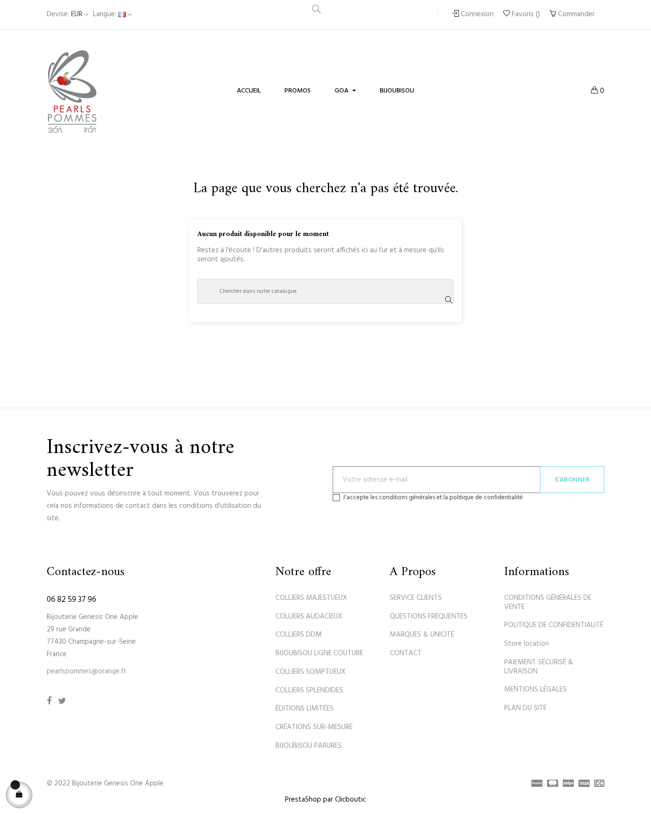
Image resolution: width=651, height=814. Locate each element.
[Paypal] (534, 784)
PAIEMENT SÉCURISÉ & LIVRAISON (538, 667)
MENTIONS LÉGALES (535, 689)
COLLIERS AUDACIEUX (308, 616)
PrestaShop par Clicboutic (325, 799)
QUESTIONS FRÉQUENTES (429, 616)
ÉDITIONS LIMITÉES (304, 708)
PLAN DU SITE (525, 708)
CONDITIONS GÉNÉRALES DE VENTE (547, 602)
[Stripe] (566, 784)
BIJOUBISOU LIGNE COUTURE (319, 653)
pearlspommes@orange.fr (86, 671)
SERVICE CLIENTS (416, 598)
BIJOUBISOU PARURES (308, 746)
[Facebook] (49, 702)
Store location (526, 643)
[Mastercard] (550, 784)
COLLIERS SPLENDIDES (309, 690)
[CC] (597, 784)
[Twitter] (62, 702)
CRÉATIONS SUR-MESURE (314, 727)
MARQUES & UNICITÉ (422, 634)
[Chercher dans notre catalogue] (316, 11)
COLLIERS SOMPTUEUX (310, 672)
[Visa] (582, 784)
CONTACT (406, 653)
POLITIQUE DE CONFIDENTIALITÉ (553, 625)
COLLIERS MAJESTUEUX (311, 598)
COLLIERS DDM (298, 634)
